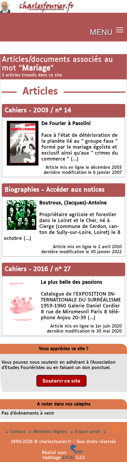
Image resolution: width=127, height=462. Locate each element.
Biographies (23, 190)
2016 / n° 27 (52, 269)
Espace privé (88, 432)
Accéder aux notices (75, 190)
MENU (101, 31)
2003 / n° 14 (52, 111)
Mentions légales (51, 432)
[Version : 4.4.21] (76, 453)
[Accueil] (63, 11)
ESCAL (68, 458)
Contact (18, 432)
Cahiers (17, 111)
